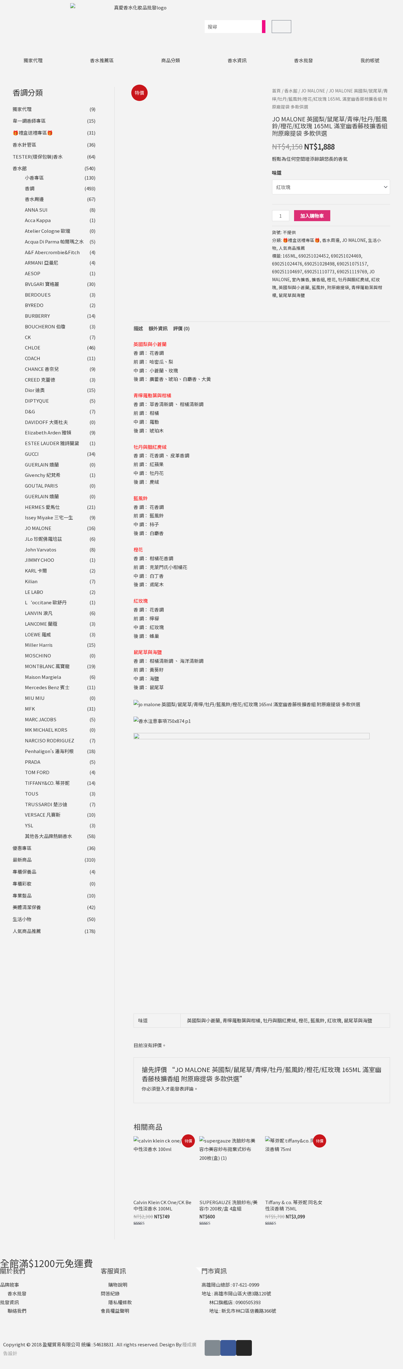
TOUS (31, 793)
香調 (29, 188)
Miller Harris (39, 644)
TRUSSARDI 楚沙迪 (46, 804)
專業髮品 (22, 895)
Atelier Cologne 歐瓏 (47, 230)
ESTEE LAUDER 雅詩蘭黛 (52, 443)
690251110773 (319, 271)
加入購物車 (312, 215)
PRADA (32, 761)
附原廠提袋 (338, 287)
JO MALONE (38, 528)
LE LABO (34, 592)
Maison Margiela (43, 676)
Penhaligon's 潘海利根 (49, 751)
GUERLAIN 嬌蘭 (42, 464)
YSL (29, 825)
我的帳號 (369, 60)
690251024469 (346, 256)
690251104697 (287, 271)
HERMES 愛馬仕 (42, 507)
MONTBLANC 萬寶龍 (47, 666)
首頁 (276, 90)
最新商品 (22, 859)
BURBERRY (37, 315)
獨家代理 (33, 60)
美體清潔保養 (27, 907)
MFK (30, 708)
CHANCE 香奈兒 (42, 369)
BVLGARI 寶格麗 (42, 284)
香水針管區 (24, 144)
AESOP (32, 273)
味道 (276, 172)
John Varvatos (40, 549)
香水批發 (303, 60)
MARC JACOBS (40, 719)
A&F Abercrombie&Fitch (52, 252)
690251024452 (313, 256)
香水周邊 (34, 199)
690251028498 (319, 263)
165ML (289, 256)
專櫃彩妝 (22, 883)
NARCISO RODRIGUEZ (49, 740)
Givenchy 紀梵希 (42, 475)
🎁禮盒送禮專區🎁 (33, 132)
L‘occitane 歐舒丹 (46, 602)
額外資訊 (158, 328)
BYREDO (34, 305)
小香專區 (34, 177)
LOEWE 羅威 (38, 634)
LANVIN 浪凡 (39, 613)
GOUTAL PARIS (41, 485)
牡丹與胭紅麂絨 (353, 279)
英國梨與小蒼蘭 (294, 287)
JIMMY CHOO (39, 559)
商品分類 (170, 60)
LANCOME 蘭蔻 (41, 623)
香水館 (20, 168)
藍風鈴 (318, 287)
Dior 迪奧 (35, 390)
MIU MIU (35, 698)
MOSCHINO (38, 655)
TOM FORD (37, 772)
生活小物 (22, 919)
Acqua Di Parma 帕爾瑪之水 (54, 241)
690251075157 (352, 263)
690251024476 (287, 263)
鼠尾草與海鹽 (292, 295)
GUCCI (32, 453)
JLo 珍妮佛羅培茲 (43, 538)
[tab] (138, 328)
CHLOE (32, 347)
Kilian (31, 581)
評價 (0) (181, 328)
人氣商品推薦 (27, 931)
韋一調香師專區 (29, 120)
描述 (138, 328)
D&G (30, 411)
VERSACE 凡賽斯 (42, 814)
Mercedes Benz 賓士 (47, 687)
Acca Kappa (38, 220)
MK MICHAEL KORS (46, 729)
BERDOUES (38, 294)
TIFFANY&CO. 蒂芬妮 (47, 782)
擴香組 (318, 279)
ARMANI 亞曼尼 (41, 262)
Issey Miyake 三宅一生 (49, 517)
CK (28, 337)
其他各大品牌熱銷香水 (48, 836)
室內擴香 (300, 279)
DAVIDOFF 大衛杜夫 (46, 422)
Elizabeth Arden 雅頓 (48, 432)
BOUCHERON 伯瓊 (45, 326)
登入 (160, 1088)
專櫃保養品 (24, 871)
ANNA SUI (36, 209)
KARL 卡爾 (36, 570)
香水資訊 (237, 60)
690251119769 (352, 271)
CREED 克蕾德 (40, 379)
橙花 (331, 279)
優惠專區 (22, 848)
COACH (32, 358)
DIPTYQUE (37, 400)
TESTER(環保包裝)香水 (38, 156)
